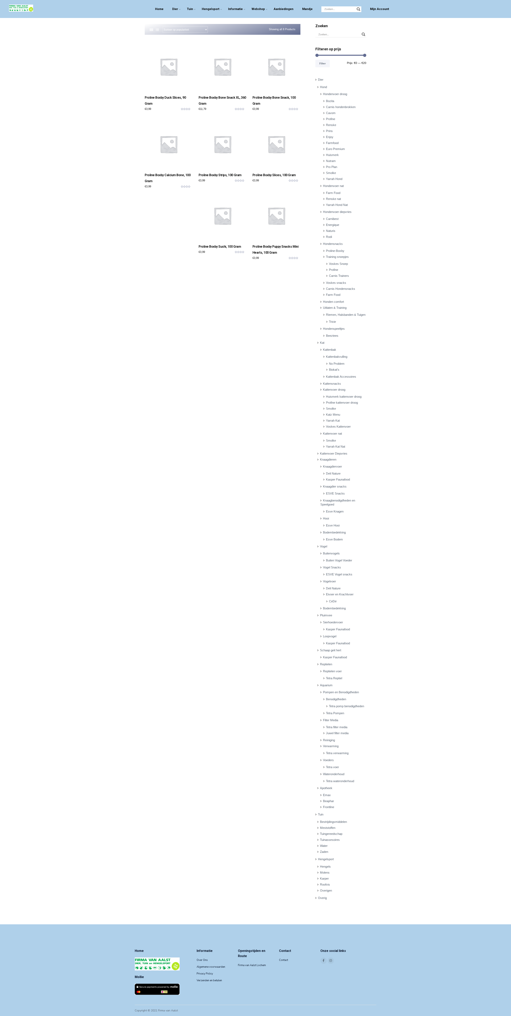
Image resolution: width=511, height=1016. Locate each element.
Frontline (328, 807)
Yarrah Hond (334, 179)
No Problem (337, 363)
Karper (324, 878)
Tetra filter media (336, 727)
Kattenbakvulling (336, 356)
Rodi (329, 236)
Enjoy (329, 137)
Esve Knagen (335, 511)
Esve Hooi (333, 525)
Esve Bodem (334, 539)
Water (324, 845)
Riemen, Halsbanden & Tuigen (345, 314)
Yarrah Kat (333, 420)
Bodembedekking (334, 532)
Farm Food (333, 193)
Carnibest (332, 218)
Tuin (190, 9)
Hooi (326, 518)
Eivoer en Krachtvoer (340, 594)
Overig (322, 898)
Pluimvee (326, 615)
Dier (175, 9)
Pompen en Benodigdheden (341, 692)
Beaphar (328, 801)
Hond (323, 87)
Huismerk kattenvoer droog (343, 396)
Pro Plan (331, 167)
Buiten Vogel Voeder (339, 560)
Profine (330, 119)
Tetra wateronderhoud (340, 781)
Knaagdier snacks (335, 486)
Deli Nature (333, 473)
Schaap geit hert (330, 650)
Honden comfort (333, 301)
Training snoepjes (337, 256)
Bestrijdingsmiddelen (333, 821)
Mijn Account (379, 9)
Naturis (330, 230)
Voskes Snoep (338, 263)
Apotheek (326, 788)
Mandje (307, 9)
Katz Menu (333, 414)
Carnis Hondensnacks (340, 288)
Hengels (325, 866)
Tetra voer (332, 767)
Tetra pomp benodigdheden (346, 706)
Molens (325, 872)
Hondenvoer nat (333, 186)
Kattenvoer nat (332, 433)
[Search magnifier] (358, 9)
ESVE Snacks (335, 493)
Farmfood (332, 143)
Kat (322, 342)
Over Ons (202, 960)
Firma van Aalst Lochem (252, 965)
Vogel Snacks (332, 567)
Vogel (323, 546)
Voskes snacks (336, 282)
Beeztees (332, 335)
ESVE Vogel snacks (339, 574)
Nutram (331, 161)
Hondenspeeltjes (334, 328)
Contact (283, 960)
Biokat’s (334, 369)
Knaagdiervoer (332, 466)
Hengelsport (210, 9)
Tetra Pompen (335, 713)
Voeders (328, 760)
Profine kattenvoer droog (342, 402)
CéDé (333, 601)
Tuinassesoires (330, 839)
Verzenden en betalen (209, 980)
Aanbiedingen (283, 9)
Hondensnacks (333, 243)
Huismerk (332, 155)
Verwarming (331, 746)
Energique (332, 224)
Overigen (326, 890)
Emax (327, 795)
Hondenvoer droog (335, 94)
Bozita (330, 101)
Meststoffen (327, 827)
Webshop (258, 9)
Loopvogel (329, 636)
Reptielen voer (332, 671)
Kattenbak (329, 349)
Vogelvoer (329, 581)
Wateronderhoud (333, 774)
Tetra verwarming (337, 753)
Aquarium (326, 685)
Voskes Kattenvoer (338, 426)
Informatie (235, 9)
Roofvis (325, 884)
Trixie (332, 321)
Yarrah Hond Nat (337, 205)
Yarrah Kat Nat (335, 446)
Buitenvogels (331, 553)
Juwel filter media (337, 733)
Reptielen (326, 664)
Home (159, 9)
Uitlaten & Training (335, 307)
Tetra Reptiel (334, 678)
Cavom (331, 113)
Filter (322, 63)
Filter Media (330, 720)
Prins (329, 131)
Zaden (324, 851)
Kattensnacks (332, 383)
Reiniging (329, 740)
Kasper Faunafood (338, 479)
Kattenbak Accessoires (341, 376)
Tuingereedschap (331, 833)
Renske (331, 125)
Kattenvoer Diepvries (333, 453)
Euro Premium (335, 149)
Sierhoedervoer (333, 622)
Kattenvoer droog (334, 389)
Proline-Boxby (335, 250)
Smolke (331, 173)
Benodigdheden (336, 699)
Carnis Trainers (339, 275)
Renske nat (333, 199)
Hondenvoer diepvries (337, 212)
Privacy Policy (205, 973)
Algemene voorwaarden (211, 967)
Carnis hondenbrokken (341, 107)
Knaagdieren (328, 459)
